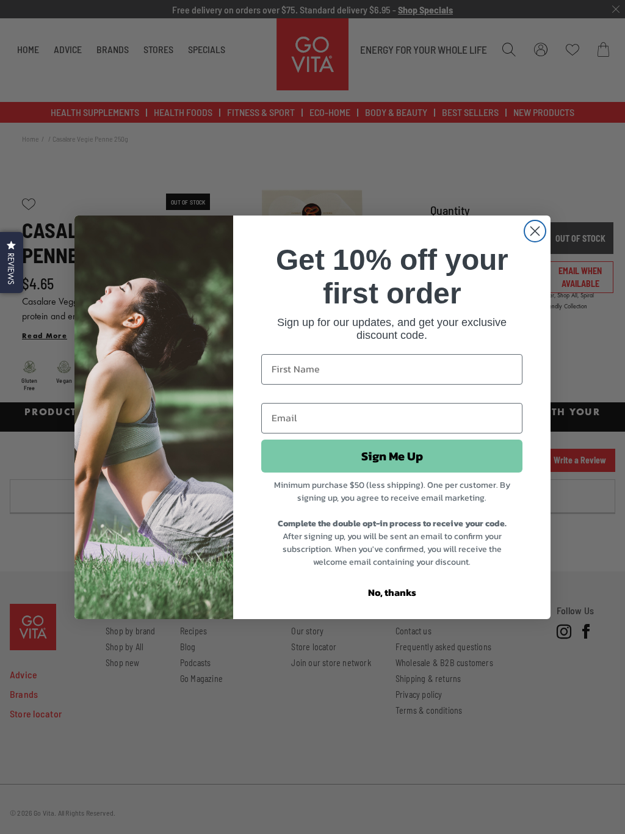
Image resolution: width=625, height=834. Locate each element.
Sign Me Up (392, 456)
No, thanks (392, 592)
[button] (11, 262)
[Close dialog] (535, 231)
